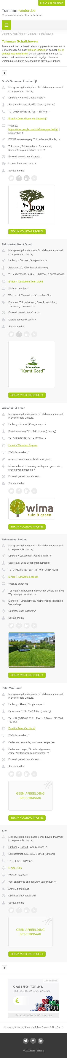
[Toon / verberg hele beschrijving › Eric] (36, 882)
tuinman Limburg (36, 49)
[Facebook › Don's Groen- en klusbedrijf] (19, 178)
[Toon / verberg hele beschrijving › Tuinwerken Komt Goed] (36, 295)
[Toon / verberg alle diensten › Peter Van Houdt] (36, 751)
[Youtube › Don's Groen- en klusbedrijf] (34, 178)
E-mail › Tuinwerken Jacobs (23, 576)
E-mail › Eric (15, 868)
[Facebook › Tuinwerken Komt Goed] (19, 334)
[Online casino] (33, 980)
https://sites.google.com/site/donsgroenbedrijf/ (33, 129)
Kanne (23, 97)
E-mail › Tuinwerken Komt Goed (25, 281)
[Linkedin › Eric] (27, 910)
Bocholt (24, 260)
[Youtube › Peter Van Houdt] (34, 774)
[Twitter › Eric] (11, 910)
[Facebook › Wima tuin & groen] (19, 491)
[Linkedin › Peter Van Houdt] (27, 774)
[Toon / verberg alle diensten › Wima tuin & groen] (36, 468)
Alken (23, 704)
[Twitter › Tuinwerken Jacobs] (11, 626)
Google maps (37, 97)
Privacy (40, 1050)
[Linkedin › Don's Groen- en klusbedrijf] (27, 178)
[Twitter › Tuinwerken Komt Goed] (11, 334)
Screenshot (16, 133)
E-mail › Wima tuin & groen (22, 445)
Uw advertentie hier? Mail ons (33, 1015)
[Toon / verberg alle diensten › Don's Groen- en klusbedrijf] (36, 148)
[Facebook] (33, 1041)
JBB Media (30, 1050)
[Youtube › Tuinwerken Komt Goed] (34, 334)
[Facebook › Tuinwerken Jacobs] (19, 626)
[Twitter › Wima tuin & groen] (11, 491)
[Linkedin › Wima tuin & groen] (27, 491)
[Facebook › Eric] (19, 910)
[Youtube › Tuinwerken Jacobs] (34, 626)
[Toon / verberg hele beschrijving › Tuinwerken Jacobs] (36, 592)
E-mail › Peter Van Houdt (21, 728)
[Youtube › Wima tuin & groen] (34, 491)
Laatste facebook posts (22, 163)
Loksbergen (26, 555)
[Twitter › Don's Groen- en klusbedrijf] (11, 178)
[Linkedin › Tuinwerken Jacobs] (27, 626)
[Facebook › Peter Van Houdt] (19, 774)
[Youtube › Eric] (34, 910)
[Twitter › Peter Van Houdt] (11, 774)
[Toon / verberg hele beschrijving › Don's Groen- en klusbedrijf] (36, 139)
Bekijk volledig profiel (27, 231)
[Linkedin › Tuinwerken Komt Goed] (27, 334)
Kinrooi (23, 424)
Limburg (12, 97)
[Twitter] (26, 1041)
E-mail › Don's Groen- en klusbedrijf (27, 118)
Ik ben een (51, 3)
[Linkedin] (41, 1041)
